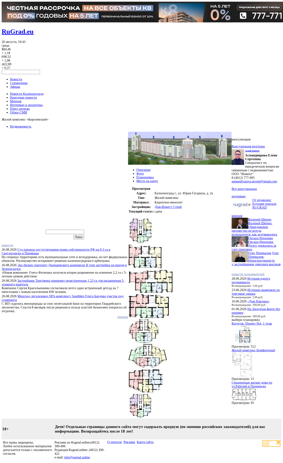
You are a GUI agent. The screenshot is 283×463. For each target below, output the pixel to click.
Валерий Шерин (259, 219)
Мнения (15, 101)
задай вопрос (252, 150)
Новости (16, 79)
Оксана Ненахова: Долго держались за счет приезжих (254, 245)
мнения (237, 216)
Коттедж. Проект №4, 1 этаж (252, 323)
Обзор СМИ (18, 112)
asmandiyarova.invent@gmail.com (254, 181)
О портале (114, 442)
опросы (122, 317)
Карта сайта (145, 442)
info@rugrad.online (77, 457)
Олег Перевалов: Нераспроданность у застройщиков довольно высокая (256, 258)
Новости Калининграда (27, 94)
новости (7, 245)
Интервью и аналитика (26, 105)
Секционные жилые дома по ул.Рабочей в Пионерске (252, 384)
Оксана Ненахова (260, 238)
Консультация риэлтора (248, 146)
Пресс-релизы (20, 108)
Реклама (129, 442)
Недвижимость (20, 126)
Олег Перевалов (259, 253)
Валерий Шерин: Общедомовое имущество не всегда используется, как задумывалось (254, 228)
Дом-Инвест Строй (168, 207)
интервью (239, 196)
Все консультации (244, 189)
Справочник (19, 83)
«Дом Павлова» (258, 301)
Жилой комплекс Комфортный (253, 350)
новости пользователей (248, 274)
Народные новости (23, 97)
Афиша (15, 86)
